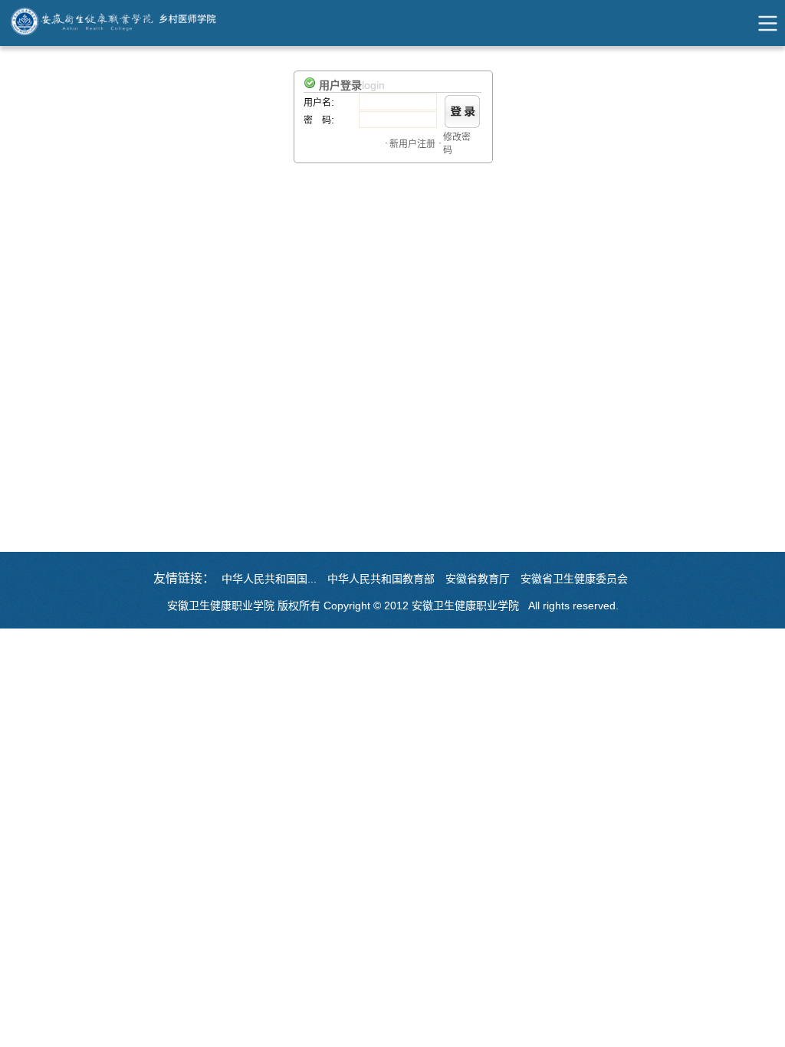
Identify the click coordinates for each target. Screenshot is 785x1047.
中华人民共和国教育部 (381, 579)
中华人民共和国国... (269, 579)
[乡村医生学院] (131, 23)
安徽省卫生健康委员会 (574, 579)
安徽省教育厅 (477, 579)
